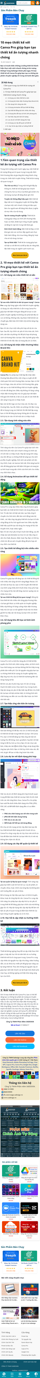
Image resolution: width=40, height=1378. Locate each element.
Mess (28, 1376)
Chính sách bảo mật (30, 1362)
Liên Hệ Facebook (20, 1046)
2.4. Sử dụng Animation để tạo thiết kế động (19, 107)
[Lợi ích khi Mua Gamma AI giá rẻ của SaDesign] (30, 1312)
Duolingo (15, 1069)
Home (20, 1376)
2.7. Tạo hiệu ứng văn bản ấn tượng (16, 117)
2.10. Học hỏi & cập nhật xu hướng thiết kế (19, 126)
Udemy (22, 1069)
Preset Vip (24, 1336)
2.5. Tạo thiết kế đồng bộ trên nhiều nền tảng (20, 110)
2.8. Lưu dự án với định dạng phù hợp (17, 120)
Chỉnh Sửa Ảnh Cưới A (8, 1336)
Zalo (12, 1376)
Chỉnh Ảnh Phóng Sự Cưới (9, 1339)
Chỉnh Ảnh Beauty (7, 1355)
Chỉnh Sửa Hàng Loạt (8, 1349)
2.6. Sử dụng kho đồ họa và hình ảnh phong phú (21, 113)
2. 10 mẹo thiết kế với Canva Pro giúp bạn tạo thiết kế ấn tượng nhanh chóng (19, 93)
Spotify (9, 1069)
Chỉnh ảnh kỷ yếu (7, 1352)
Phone (4, 1376)
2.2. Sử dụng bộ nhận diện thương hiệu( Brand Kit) (21, 101)
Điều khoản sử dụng (10, 1362)
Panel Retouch (8, 1062)
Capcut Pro (10, 1065)
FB (36, 1376)
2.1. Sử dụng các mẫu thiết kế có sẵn (17, 98)
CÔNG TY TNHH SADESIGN (10, 1366)
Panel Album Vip (26, 1342)
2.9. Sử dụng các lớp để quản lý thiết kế (18, 123)
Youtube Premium (25, 1067)
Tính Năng (5, 1332)
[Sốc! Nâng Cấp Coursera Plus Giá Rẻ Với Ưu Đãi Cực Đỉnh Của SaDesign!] (10, 1289)
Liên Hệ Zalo (20, 1033)
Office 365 (14, 1067)
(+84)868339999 (23, 1370)
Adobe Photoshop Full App (23, 1062)
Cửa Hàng (25, 1332)
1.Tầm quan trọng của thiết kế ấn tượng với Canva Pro (19, 87)
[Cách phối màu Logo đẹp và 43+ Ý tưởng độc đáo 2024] (30, 1289)
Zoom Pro (29, 1069)
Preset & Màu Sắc (7, 1346)
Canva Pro (19, 1065)
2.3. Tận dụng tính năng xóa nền (15, 104)
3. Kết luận (7, 129)
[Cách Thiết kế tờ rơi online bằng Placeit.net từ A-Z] (10, 1312)
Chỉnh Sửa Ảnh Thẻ (7, 1342)
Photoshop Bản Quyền (28, 1355)
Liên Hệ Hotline (20, 1040)
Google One (27, 1065)
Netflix (35, 1067)
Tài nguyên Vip (26, 1339)
